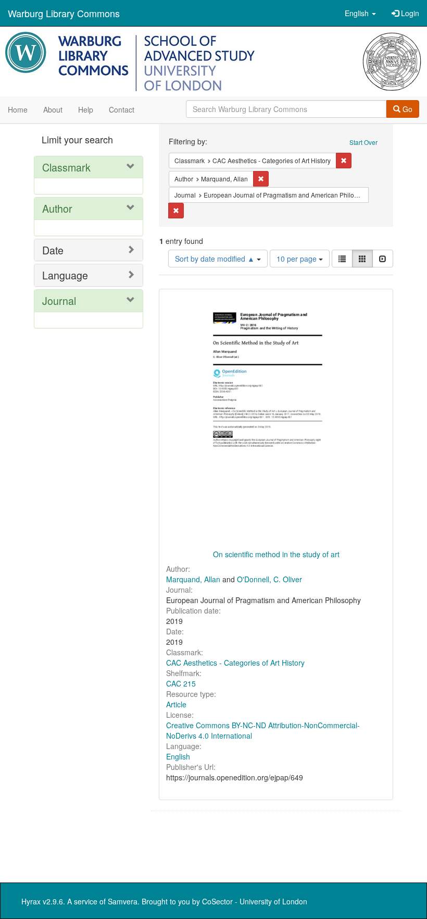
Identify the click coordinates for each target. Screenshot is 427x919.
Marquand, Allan (193, 579)
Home (18, 109)
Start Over (363, 142)
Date (53, 250)
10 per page (298, 258)
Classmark (66, 167)
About (52, 109)
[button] (360, 13)
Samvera (122, 901)
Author (57, 208)
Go (406, 109)
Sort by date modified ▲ (216, 258)
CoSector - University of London (254, 901)
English (178, 756)
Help (85, 109)
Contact (121, 109)
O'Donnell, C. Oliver (269, 579)
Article (176, 704)
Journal (59, 300)
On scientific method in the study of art (276, 554)
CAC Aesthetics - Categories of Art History (235, 662)
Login (409, 13)
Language (65, 275)
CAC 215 (181, 683)
